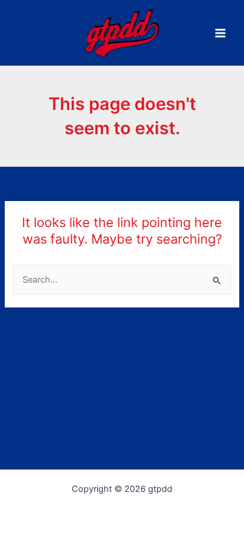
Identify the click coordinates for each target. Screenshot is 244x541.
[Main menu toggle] (220, 33)
